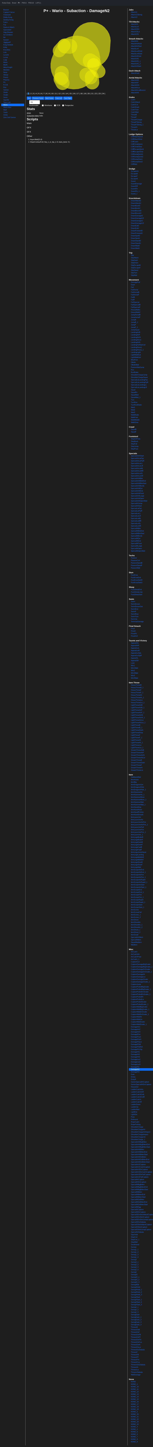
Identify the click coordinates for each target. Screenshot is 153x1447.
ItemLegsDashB (137, 842)
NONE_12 (135, 1392)
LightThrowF (135, 735)
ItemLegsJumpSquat (138, 852)
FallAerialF (135, 295)
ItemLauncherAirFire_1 (139, 825)
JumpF (133, 325)
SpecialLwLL (136, 513)
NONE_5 (134, 1432)
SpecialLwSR (136, 526)
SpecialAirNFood (137, 493)
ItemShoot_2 (135, 932)
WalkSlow (134, 422)
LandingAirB (135, 332)
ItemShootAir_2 (136, 927)
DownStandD (136, 241)
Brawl (14, 3)
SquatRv (134, 392)
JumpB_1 (134, 322)
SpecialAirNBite (137, 478)
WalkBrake (135, 415)
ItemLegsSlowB (137, 862)
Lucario (6, 55)
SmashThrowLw (137, 770)
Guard (133, 181)
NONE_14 (135, 1397)
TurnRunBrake (136, 405)
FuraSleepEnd (136, 589)
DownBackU (135, 208)
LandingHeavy (136, 347)
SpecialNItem (136, 940)
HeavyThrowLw (137, 700)
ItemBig (134, 782)
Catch (133, 100)
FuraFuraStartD (136, 580)
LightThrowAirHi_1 (138, 717)
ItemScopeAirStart (137, 885)
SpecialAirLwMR (137, 471)
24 (103, 93)
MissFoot (134, 360)
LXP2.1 (38, 3)
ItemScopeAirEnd (137, 870)
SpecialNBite (136, 528)
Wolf (5, 110)
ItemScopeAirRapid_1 (139, 882)
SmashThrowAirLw (138, 757)
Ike (4, 37)
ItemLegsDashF (137, 845)
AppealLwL (135, 648)
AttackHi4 (134, 41)
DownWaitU (135, 248)
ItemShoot (134, 920)
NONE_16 (135, 1402)
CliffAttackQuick (137, 137)
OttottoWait (135, 365)
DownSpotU (135, 238)
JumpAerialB (136, 315)
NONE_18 (135, 1407)
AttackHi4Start (136, 46)
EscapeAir (135, 171)
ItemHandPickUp (137, 812)
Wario (5, 105)
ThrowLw (134, 130)
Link (4, 52)
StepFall (134, 444)
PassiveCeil (135, 560)
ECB (58, 105)
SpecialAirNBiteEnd (138, 481)
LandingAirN (135, 342)
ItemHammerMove (137, 797)
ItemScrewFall (136, 912)
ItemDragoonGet (137, 784)
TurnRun (134, 402)
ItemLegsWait (136, 867)
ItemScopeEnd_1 (137, 892)
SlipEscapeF (136, 268)
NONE (133, 1382)
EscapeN (134, 179)
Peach (5, 77)
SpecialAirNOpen (137, 498)
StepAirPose (135, 439)
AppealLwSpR (136, 655)
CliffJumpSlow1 (137, 159)
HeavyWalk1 (135, 310)
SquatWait (135, 395)
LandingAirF (135, 335)
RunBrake (134, 372)
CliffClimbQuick (136, 144)
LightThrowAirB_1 (137, 707)
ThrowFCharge (136, 120)
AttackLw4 (135, 49)
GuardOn (134, 189)
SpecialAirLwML (137, 468)
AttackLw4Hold (136, 51)
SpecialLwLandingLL (139, 385)
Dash (133, 285)
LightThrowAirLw (137, 720)
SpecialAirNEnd (137, 491)
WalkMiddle (135, 420)
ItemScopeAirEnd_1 (138, 872)
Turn (132, 400)
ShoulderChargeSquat (139, 377)
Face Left (59, 98)
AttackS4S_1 (136, 61)
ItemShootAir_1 (136, 925)
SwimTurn (134, 616)
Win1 (133, 665)
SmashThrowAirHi (138, 755)
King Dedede (8, 45)
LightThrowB (135, 725)
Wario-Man (7, 107)
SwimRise (135, 614)
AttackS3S (135, 34)
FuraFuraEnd (136, 577)
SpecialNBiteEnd (137, 531)
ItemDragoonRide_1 (138, 789)
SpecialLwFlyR (136, 511)
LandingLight (136, 352)
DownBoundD (136, 211)
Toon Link (7, 102)
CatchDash (135, 107)
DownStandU (136, 243)
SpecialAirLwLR (137, 466)
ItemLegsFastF (136, 850)
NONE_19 (135, 1409)
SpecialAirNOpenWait (139, 501)
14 (67, 93)
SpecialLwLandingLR (139, 387)
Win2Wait (134, 673)
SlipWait (134, 275)
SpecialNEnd (136, 541)
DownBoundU (136, 213)
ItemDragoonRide (137, 787)
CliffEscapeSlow (137, 152)
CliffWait (134, 164)
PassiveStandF (136, 565)
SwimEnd (134, 609)
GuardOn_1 (135, 191)
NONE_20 (135, 1414)
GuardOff (134, 186)
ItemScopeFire (136, 895)
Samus (6, 90)
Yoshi (5, 112)
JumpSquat (135, 330)
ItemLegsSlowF (136, 865)
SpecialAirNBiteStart (138, 483)
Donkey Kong (8, 20)
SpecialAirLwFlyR (137, 461)
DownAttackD (136, 201)
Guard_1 (134, 194)
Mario (5, 62)
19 (85, 93)
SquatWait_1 (135, 397)
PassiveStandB (136, 563)
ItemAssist (135, 779)
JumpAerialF (135, 317)
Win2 (133, 670)
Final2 (133, 631)
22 (96, 93)
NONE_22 (135, 1419)
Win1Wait (134, 668)
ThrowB (134, 115)
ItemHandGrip (136, 807)
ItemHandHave (136, 810)
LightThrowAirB (136, 705)
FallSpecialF (135, 307)
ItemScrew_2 (136, 917)
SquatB (133, 429)
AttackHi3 (134, 24)
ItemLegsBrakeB (137, 837)
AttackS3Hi (135, 29)
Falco (5, 22)
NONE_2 (134, 1412)
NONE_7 (134, 1437)
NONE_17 (135, 1404)
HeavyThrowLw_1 (137, 702)
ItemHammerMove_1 (138, 800)
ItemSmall (134, 935)
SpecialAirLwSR (137, 476)
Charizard (7, 15)
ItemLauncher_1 (137, 835)
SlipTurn (134, 273)
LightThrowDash (137, 730)
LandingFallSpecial (138, 345)
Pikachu (6, 80)
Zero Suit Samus (9, 117)
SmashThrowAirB (137, 750)
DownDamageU (137, 221)
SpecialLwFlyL (136, 508)
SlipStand (134, 270)
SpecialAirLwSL (137, 473)
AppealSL (134, 658)
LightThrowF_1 (136, 737)
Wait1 (133, 407)
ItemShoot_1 (135, 930)
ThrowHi (134, 127)
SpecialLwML (136, 518)
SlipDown (134, 263)
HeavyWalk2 (135, 312)
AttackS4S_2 (136, 64)
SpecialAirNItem (137, 937)
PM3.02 (31, 3)
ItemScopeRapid (137, 900)
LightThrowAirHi (137, 715)
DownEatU (135, 228)
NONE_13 (135, 1394)
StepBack (134, 441)
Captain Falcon (9, 12)
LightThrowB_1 (136, 727)
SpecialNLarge (136, 546)
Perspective (69, 105)
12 (59, 93)
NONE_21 (135, 1417)
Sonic (5, 97)
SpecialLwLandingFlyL (139, 380)
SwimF (133, 611)
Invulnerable (33, 105)
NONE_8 (134, 1439)
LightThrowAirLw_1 (138, 722)
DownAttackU (136, 203)
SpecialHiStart (136, 506)
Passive (134, 558)
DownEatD (135, 226)
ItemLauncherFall (137, 827)
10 (52, 93)
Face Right (67, 98)
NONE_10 (135, 1387)
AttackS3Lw (135, 32)
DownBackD (135, 206)
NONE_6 (134, 1434)
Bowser (6, 10)
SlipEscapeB (136, 265)
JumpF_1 (134, 327)
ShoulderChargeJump (139, 375)
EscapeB (134, 174)
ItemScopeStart (136, 905)
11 (56, 93)
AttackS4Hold (136, 56)
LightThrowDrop (137, 732)
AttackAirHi (135, 85)
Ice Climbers (8, 35)
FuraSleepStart (136, 594)
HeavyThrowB (136, 685)
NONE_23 (135, 1422)
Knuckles (6, 50)
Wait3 (133, 412)
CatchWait (135, 112)
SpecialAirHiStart (137, 456)
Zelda (5, 115)
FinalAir (134, 633)
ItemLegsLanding (137, 855)
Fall (132, 287)
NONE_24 (135, 1424)
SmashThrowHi (136, 767)
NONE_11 (135, 1389)
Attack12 (134, 17)
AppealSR (135, 660)
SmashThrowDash (138, 762)
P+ (19, 3)
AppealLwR (135, 650)
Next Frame (49, 98)
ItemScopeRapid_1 (138, 902)
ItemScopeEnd (136, 890)
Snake (5, 95)
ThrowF (134, 117)
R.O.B (5, 85)
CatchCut (134, 105)
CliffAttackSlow (136, 139)
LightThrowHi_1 (137, 742)
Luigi (5, 60)
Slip (132, 255)
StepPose (134, 449)
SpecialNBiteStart (137, 533)
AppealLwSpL (136, 653)
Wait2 (133, 410)
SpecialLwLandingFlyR (139, 382)
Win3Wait (134, 678)
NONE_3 (134, 1427)
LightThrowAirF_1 (137, 712)
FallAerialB (135, 292)
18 (81, 93)
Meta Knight (7, 67)
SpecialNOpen (136, 548)
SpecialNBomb (136, 536)
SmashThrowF (136, 765)
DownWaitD (135, 246)
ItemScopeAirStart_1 (138, 887)
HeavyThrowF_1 (137, 692)
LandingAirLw (136, 340)
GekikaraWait (136, 777)
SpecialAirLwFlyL (137, 458)
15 (70, 93)
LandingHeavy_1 (137, 350)
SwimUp (134, 619)
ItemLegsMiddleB (137, 857)
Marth (5, 65)
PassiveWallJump (137, 367)
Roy (4, 87)
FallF (133, 300)
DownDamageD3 (137, 218)
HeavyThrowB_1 (137, 687)
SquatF (133, 432)
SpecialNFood (136, 543)
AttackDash (135, 73)
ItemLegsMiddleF (137, 860)
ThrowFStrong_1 (137, 125)
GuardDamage (136, 184)
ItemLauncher (136, 817)
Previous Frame (38, 98)
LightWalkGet (136, 357)
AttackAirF (135, 83)
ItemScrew (135, 910)
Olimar (5, 75)
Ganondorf (7, 30)
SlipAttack (134, 258)
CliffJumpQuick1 (137, 154)
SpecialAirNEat (136, 488)
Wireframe (48, 105)
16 (74, 93)
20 (89, 93)
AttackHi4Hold (136, 44)
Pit (4, 82)
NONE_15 (135, 1399)
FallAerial (134, 290)
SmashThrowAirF (137, 752)
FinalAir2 (134, 636)
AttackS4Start (136, 66)
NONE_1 (134, 1384)
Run (29, 98)
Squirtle (6, 100)
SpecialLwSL (136, 523)
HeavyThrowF (136, 690)
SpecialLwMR (136, 521)
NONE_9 (134, 1442)
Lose (133, 663)
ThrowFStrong (136, 122)
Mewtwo (6, 70)
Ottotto (133, 362)
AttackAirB (135, 80)
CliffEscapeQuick (137, 149)
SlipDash (134, 260)
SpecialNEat (135, 538)
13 (63, 93)
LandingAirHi (136, 337)
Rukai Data (6, 3)
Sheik (5, 92)
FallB (133, 297)
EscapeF (134, 176)
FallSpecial (135, 302)
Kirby (5, 47)
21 (92, 93)
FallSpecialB (136, 305)
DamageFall (135, 282)
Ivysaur (6, 40)
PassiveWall (135, 568)
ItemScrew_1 (136, 915)
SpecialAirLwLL (137, 463)
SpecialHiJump (136, 503)
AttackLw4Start (136, 54)
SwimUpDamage (137, 621)
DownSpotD (135, 236)
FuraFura (134, 575)
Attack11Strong (136, 15)
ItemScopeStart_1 (137, 907)
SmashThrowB (136, 760)
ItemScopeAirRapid (138, 880)
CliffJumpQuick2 (137, 157)
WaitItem (134, 945)
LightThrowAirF (136, 710)
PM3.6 (24, 3)
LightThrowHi (136, 740)
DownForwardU (137, 233)
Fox (4, 25)
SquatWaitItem (136, 942)
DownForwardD (137, 231)
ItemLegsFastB (136, 847)
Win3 (133, 675)
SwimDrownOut (137, 606)
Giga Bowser (8, 32)
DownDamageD (137, 216)
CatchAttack (135, 102)
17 (78, 93)
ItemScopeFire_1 (137, 897)
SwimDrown (135, 604)
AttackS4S (135, 59)
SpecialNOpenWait (138, 551)
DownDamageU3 (137, 223)
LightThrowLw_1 (137, 747)
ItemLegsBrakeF (137, 840)
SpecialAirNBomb (137, 486)
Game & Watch (8, 27)
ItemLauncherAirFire (138, 822)
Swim (133, 601)
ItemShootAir (136, 922)
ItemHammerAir (136, 792)
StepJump (134, 446)
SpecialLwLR (136, 516)
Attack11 (134, 12)
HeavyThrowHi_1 (137, 697)
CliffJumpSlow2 (137, 162)
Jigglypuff (6, 42)
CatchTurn (135, 110)
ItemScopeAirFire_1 (138, 877)
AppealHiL (135, 643)
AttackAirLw (135, 88)
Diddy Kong (7, 17)
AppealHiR (135, 645)
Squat (133, 390)
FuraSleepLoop (136, 592)
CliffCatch (134, 142)
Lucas (5, 57)
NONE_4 (134, 1429)
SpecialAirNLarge (137, 496)
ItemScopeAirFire (137, 875)
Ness (5, 72)
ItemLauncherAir (137, 820)
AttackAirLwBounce (138, 90)
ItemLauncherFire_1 (138, 832)
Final (133, 628)
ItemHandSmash (137, 815)
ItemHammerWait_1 (138, 805)
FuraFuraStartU (136, 582)
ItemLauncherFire (137, 830)
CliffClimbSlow (136, 147)
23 (99, 93)
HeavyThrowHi (136, 695)
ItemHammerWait (137, 802)
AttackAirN (135, 93)
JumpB (133, 320)
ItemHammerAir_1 (137, 795)
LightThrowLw (136, 745)
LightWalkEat (136, 355)
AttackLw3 (135, 27)
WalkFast (134, 417)
